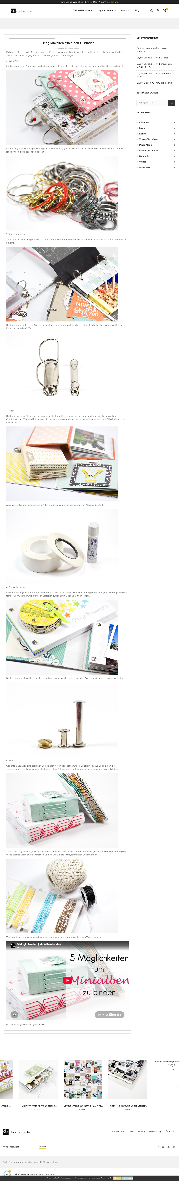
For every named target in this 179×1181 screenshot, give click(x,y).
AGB (131, 1132)
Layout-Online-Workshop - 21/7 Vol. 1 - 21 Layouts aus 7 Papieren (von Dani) (22, 1106)
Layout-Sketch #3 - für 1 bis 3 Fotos (154, 83)
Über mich (171, 1132)
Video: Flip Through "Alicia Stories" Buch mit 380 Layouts (67, 1106)
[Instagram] (174, 1147)
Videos (76, 48)
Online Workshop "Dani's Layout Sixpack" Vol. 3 (112, 1062)
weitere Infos (128, 1178)
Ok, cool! (117, 1178)
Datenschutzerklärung (149, 1132)
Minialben (69, 48)
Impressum (118, 1132)
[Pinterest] (168, 1147)
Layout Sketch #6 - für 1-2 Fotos (152, 58)
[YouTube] (163, 1147)
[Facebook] (158, 1147)
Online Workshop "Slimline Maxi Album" (157, 1062)
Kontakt (42, 1147)
